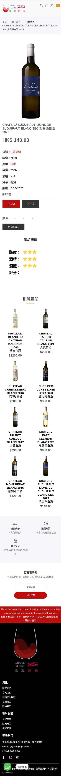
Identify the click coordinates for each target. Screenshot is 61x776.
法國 (13, 164)
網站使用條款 (8, 697)
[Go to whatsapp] (7, 767)
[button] (57, 5)
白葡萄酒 (30, 22)
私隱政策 (6, 701)
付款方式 (6, 719)
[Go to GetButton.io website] (8, 773)
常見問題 (6, 692)
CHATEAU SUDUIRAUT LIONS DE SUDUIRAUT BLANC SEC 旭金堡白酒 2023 (30, 27)
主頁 (4, 22)
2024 (30, 204)
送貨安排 (6, 728)
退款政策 (6, 723)
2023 (11, 204)
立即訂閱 (30, 595)
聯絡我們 (6, 706)
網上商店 (16, 22)
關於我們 (6, 688)
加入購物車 (13, 227)
